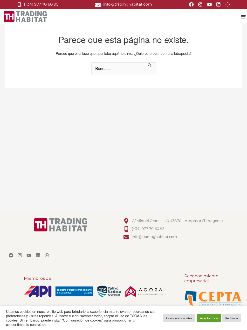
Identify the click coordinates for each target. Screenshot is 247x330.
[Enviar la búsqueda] (150, 65)
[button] (243, 17)
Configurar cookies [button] (179, 318)
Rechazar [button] (231, 318)
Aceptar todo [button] (209, 318)
